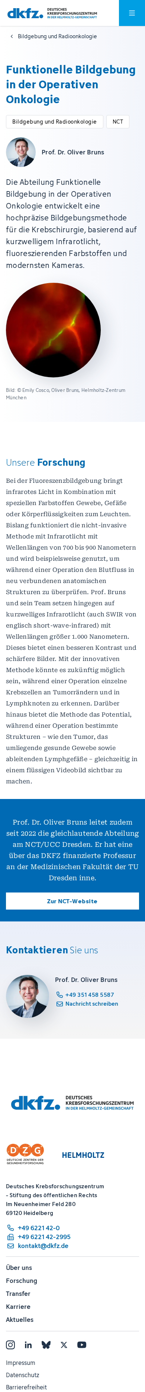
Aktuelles (19, 1319)
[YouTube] (81, 1344)
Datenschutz (22, 1374)
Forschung (21, 1280)
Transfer (18, 1293)
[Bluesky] (46, 1344)
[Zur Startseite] (52, 13)
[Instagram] (10, 1344)
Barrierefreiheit (26, 1387)
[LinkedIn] (28, 1344)
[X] (63, 1344)
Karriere (18, 1306)
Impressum (20, 1362)
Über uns (19, 1268)
